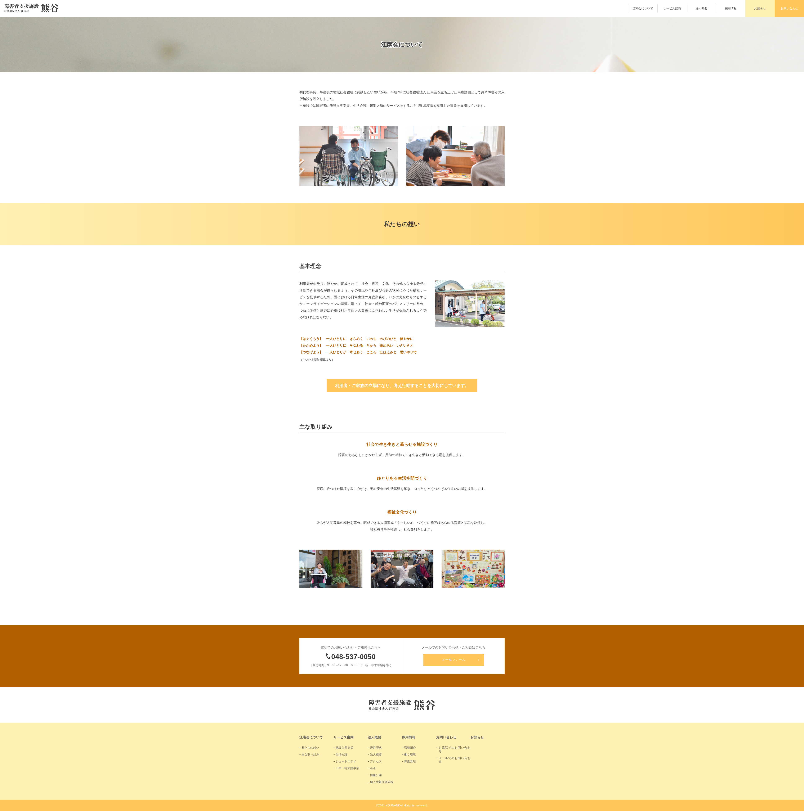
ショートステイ (346, 761)
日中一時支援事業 (347, 768)
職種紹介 (410, 747)
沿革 (373, 768)
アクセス (376, 761)
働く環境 (410, 754)
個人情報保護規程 (381, 782)
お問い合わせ (789, 8)
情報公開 (376, 775)
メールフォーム (453, 660)
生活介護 (341, 754)
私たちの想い (310, 747)
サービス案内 (672, 8)
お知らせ (760, 8)
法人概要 (701, 8)
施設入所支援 (344, 747)
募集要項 (410, 761)
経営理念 (376, 747)
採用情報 (731, 8)
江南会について (643, 8)
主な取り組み (310, 754)
